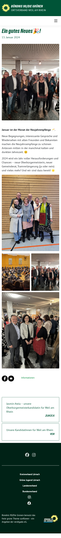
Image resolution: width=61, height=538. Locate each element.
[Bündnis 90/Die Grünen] (6, 7)
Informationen (27, 377)
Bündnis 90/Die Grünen (27, 6)
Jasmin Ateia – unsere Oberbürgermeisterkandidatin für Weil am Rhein (30, 409)
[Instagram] (34, 455)
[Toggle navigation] (55, 20)
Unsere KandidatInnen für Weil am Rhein (30, 432)
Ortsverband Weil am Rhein (28, 10)
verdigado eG (20, 521)
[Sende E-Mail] (11, 378)
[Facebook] (27, 455)
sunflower (24, 518)
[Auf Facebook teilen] (5, 378)
